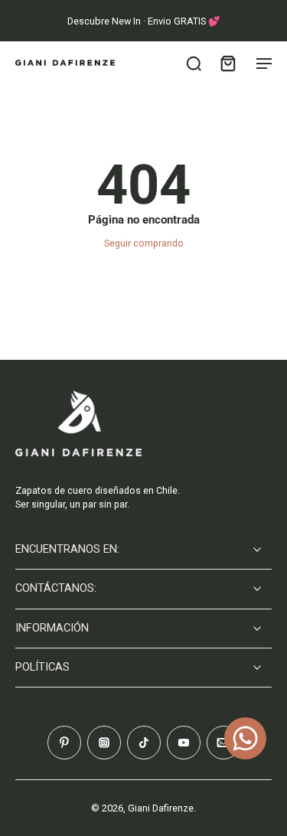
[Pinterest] (64, 742)
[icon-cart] (227, 62)
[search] (193, 62)
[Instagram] (104, 742)
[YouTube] (184, 742)
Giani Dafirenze (161, 808)
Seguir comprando (144, 243)
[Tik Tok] (144, 742)
